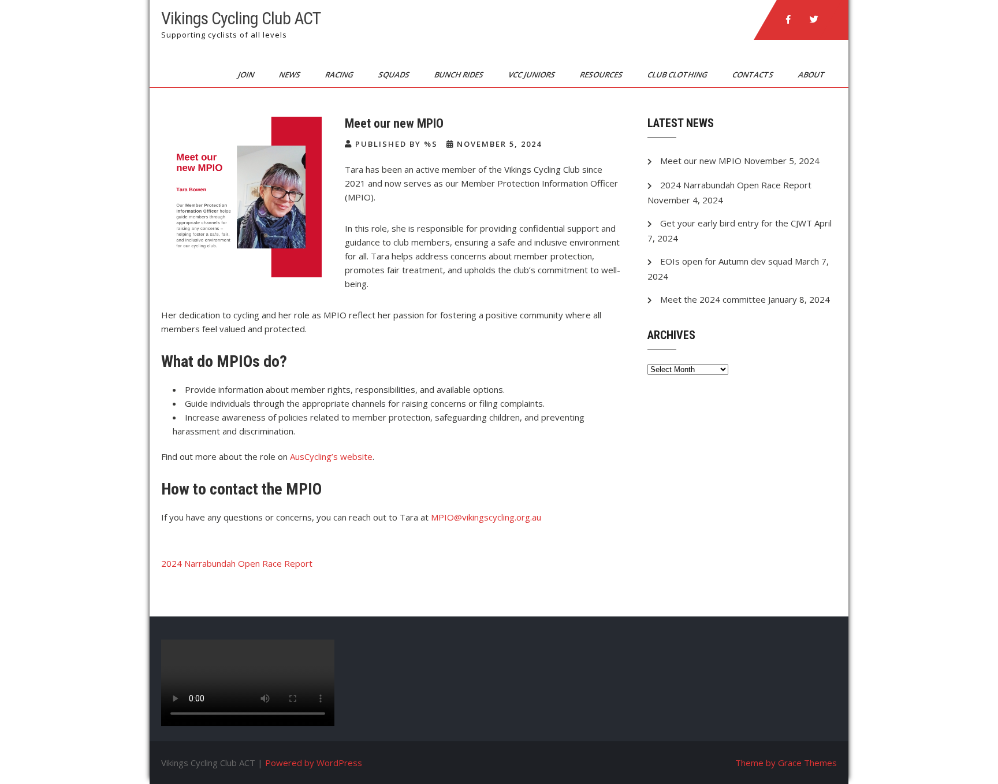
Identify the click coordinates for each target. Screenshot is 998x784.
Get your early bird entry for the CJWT (736, 223)
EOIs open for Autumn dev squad (726, 261)
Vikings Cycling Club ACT (241, 18)
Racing (340, 74)
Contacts (753, 74)
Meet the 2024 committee (713, 299)
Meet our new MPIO (701, 160)
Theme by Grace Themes (786, 762)
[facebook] (788, 19)
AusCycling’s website (331, 456)
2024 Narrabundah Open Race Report (236, 563)
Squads (394, 74)
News (290, 74)
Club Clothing (678, 74)
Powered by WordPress (313, 762)
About (812, 74)
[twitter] (813, 19)
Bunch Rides (459, 74)
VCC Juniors (532, 74)
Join (247, 74)
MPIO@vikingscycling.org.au (486, 517)
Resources (602, 74)
